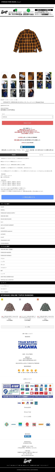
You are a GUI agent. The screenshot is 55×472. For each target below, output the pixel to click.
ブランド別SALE (4, 291)
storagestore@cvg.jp (29, 455)
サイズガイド (4, 288)
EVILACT (2, 99)
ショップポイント (5, 285)
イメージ (41, 154)
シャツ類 (15, 99)
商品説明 (14, 154)
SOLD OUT (27, 123)
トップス (6, 99)
